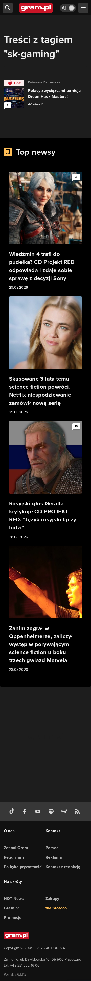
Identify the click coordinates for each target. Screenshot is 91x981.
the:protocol (57, 908)
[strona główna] (36, 8)
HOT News (14, 898)
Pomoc (52, 848)
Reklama (54, 857)
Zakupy (52, 898)
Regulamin (14, 857)
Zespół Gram (16, 848)
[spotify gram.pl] (52, 811)
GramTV (11, 908)
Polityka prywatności (23, 867)
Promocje (13, 917)
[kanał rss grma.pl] (78, 811)
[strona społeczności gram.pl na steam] (65, 811)
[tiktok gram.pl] (13, 811)
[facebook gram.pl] (26, 811)
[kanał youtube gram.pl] (39, 811)
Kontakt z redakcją (63, 867)
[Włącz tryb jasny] (68, 8)
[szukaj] (8, 8)
